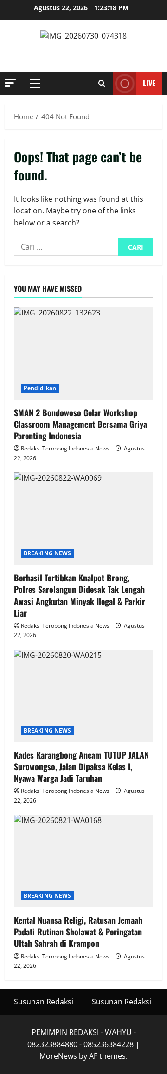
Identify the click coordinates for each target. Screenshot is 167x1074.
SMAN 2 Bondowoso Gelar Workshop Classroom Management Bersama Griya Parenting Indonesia (80, 424)
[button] (10, 83)
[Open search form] (101, 83)
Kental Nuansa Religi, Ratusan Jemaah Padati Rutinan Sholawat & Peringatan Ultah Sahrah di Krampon (78, 931)
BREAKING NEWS (47, 553)
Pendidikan (40, 388)
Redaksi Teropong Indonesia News (65, 448)
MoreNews (58, 1056)
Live (149, 83)
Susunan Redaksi (43, 1002)
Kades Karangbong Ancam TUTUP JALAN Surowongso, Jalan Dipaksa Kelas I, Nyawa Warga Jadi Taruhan (81, 766)
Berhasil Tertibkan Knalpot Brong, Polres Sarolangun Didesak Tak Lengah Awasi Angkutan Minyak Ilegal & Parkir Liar (79, 595)
